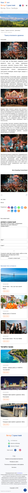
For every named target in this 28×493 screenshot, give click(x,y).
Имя (2, 239)
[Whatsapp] (19, 207)
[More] (19, 211)
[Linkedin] (12, 211)
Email (2, 245)
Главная (2, 30)
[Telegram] (15, 207)
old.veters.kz (19, 473)
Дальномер (17, 30)
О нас (14, 456)
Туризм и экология (9, 30)
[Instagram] (9, 207)
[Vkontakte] (15, 211)
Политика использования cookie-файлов (14, 464)
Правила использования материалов (14, 458)
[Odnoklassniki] (25, 207)
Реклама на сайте (14, 461)
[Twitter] (22, 207)
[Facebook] (12, 207)
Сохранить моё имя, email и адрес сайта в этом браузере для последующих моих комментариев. (14, 255)
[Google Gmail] (9, 211)
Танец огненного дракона (6, 32)
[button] (26, 194)
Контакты (14, 467)
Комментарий (5, 226)
